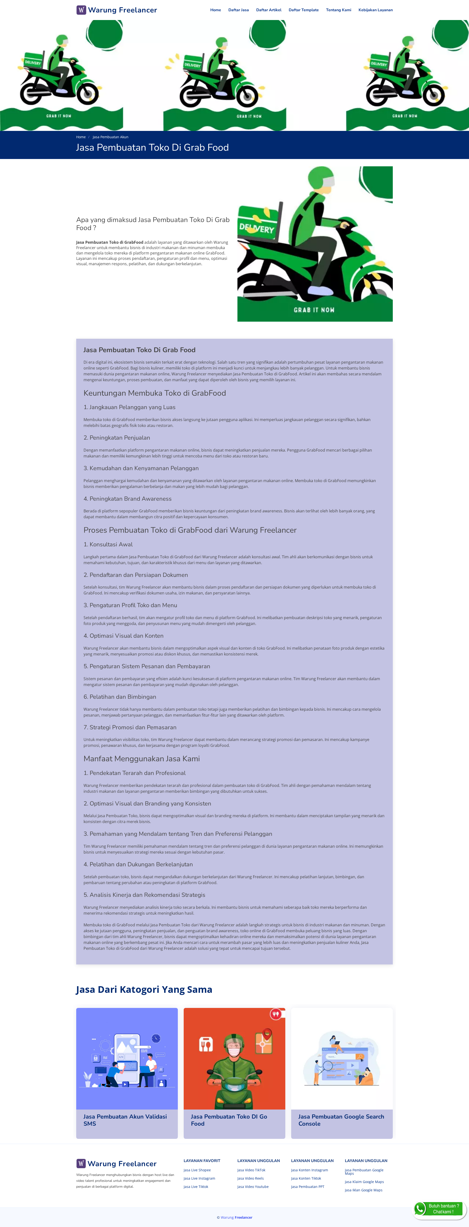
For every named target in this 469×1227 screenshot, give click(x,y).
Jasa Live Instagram (199, 1178)
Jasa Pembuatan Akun (110, 137)
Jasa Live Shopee (197, 1170)
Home (215, 10)
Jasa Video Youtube (253, 1186)
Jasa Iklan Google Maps (364, 1190)
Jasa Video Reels (250, 1178)
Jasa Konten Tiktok (306, 1178)
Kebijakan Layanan (376, 10)
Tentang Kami (338, 10)
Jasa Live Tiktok (196, 1186)
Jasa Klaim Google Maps (364, 1182)
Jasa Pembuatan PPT (307, 1186)
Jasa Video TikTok (251, 1170)
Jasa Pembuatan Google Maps (364, 1171)
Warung (236, 1217)
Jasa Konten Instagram (309, 1170)
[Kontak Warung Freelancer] (439, 1210)
